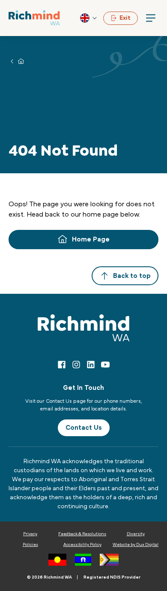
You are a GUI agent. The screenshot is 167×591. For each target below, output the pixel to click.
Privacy (30, 534)
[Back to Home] (34, 17)
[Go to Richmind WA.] (21, 61)
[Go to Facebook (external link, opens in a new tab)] (62, 364)
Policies (30, 545)
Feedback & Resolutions (82, 534)
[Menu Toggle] (150, 18)
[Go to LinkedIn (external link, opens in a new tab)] (91, 364)
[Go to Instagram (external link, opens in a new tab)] (76, 364)
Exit (125, 18)
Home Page (91, 239)
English (89, 18)
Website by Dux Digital (135, 545)
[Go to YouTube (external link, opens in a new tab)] (105, 364)
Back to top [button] (132, 275)
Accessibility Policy (82, 545)
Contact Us (84, 427)
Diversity (136, 534)
